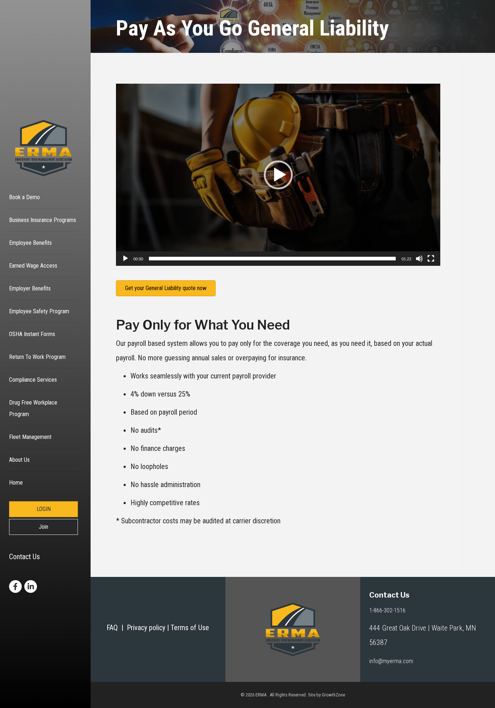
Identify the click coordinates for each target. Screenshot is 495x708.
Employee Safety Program (39, 311)
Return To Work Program (37, 356)
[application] (278, 175)
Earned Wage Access (33, 265)
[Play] (125, 258)
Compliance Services (33, 379)
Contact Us (24, 556)
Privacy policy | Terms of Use (168, 627)
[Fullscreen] (430, 258)
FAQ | (117, 627)
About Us (19, 459)
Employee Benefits (30, 242)
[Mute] (419, 258)
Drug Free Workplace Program (33, 408)
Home (16, 482)
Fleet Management (30, 436)
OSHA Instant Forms (32, 334)
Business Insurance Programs (42, 220)
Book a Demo (24, 197)
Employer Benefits (30, 288)
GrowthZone (333, 694)
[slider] (272, 258)
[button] (278, 174)
